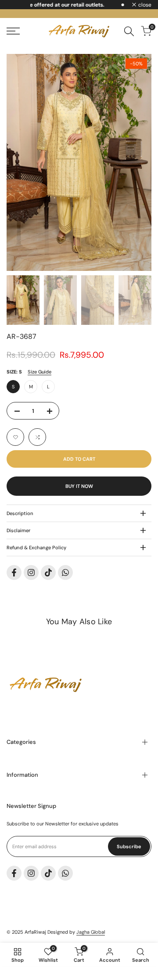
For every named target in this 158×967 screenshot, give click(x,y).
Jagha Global (90, 932)
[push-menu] (13, 31)
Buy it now (79, 486)
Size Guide (39, 372)
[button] (15, 437)
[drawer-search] (129, 31)
